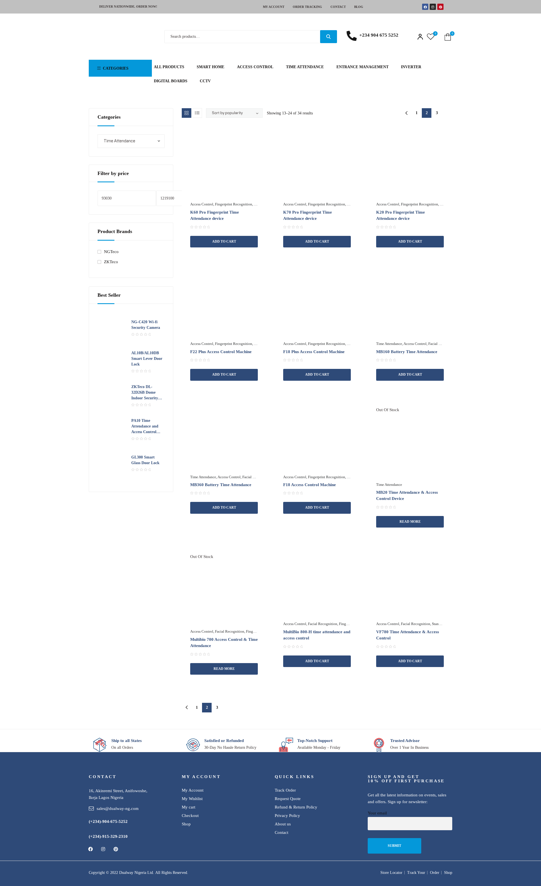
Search (328, 36)
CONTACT (338, 6)
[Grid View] (186, 113)
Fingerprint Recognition (233, 204)
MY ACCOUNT (273, 6)
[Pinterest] (440, 7)
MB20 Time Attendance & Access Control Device (407, 495)
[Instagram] (433, 7)
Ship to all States (126, 740)
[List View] (197, 113)
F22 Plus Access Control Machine (221, 351)
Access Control (201, 204)
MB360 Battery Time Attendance (220, 484)
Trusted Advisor (405, 740)
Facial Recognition (443, 344)
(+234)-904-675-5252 (108, 821)
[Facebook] (425, 7)
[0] (430, 37)
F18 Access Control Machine (309, 484)
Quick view (207, 252)
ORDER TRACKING (307, 6)
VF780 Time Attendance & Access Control (407, 635)
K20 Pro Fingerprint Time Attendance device (400, 215)
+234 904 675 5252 (378, 35)
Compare (237, 252)
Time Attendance (389, 344)
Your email (377, 813)
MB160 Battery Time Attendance (406, 351)
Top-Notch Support (314, 740)
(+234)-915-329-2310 (108, 836)
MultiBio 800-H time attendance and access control (316, 635)
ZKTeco (111, 262)
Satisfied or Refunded (224, 740)
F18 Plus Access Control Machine (314, 351)
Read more (410, 522)
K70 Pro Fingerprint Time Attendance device (307, 215)
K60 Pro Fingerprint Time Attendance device (214, 215)
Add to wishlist (255, 135)
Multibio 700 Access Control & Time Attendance (224, 642)
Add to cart (224, 241)
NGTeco (111, 251)
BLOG (358, 6)
